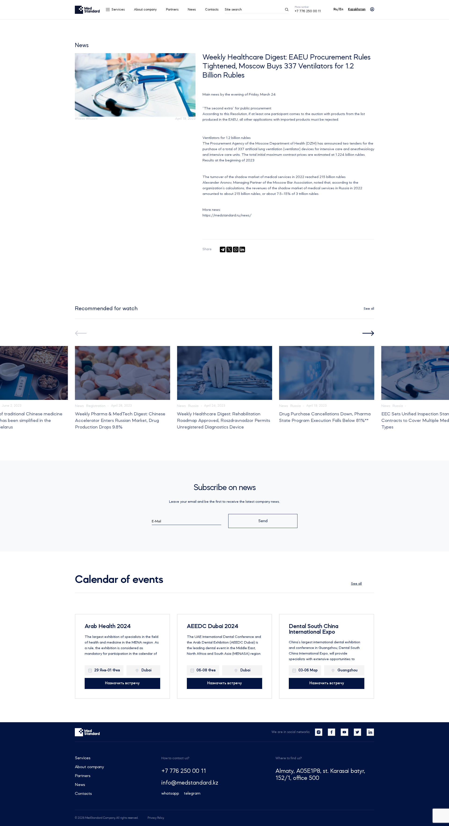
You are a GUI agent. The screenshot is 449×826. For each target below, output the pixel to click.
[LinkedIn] (242, 249)
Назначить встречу (122, 683)
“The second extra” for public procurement (237, 108)
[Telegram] (222, 249)
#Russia (92, 118)
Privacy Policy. (156, 818)
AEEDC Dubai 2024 (212, 626)
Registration (95, 406)
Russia (193, 406)
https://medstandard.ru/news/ (227, 215)
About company (145, 9)
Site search (233, 9)
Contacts (211, 9)
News (192, 9)
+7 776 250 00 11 (308, 11)
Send (263, 521)
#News (80, 118)
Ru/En (338, 9)
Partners (172, 9)
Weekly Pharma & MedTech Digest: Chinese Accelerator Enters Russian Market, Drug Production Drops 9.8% (120, 421)
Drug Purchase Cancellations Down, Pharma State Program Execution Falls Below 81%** (324, 417)
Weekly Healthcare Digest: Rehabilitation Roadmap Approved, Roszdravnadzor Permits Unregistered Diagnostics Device (223, 421)
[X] (229, 249)
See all (369, 308)
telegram (192, 793)
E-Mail (156, 521)
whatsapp (170, 793)
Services (118, 9)
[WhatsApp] (236, 249)
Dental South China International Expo (313, 629)
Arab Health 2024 (108, 626)
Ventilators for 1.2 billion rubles (227, 138)
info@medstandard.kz (189, 783)
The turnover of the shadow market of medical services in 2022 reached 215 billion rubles (274, 177)
